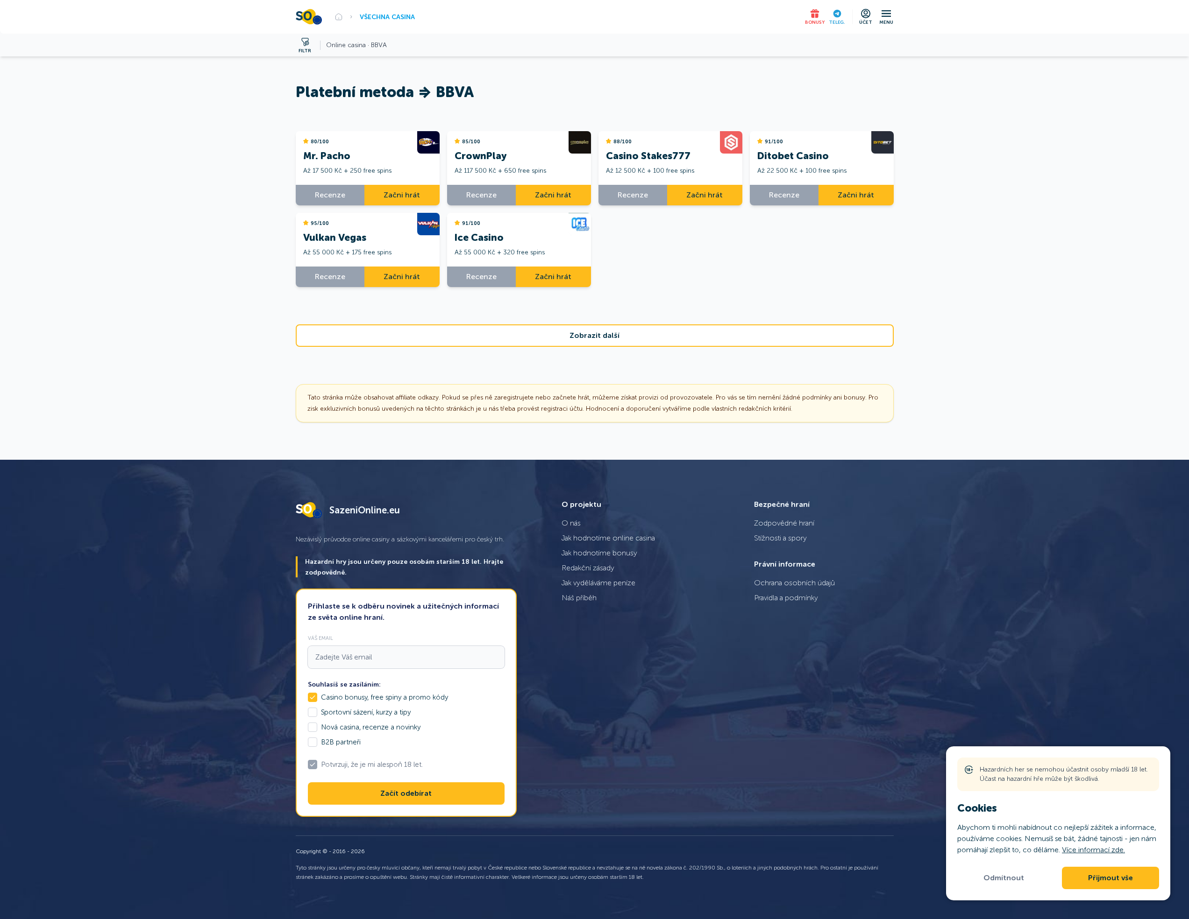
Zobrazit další (594, 335)
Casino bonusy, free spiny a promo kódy (384, 697)
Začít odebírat (406, 793)
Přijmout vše (1110, 878)
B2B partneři (341, 742)
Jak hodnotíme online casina (608, 538)
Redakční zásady (588, 568)
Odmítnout (1003, 878)
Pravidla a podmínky (786, 598)
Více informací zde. (1093, 850)
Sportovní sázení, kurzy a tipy (366, 712)
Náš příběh (579, 598)
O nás (571, 523)
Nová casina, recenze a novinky (370, 727)
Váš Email (320, 638)
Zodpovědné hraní (784, 523)
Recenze (330, 195)
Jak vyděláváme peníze (598, 583)
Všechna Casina (387, 17)
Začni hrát (402, 195)
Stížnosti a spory (780, 538)
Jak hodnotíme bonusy (599, 553)
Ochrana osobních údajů (794, 583)
